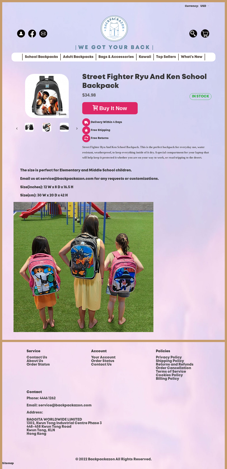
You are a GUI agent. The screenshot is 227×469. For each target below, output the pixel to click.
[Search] (193, 33)
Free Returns (99, 138)
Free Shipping (100, 130)
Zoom (62, 114)
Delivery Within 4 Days (106, 122)
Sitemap (8, 463)
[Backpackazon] (114, 29)
